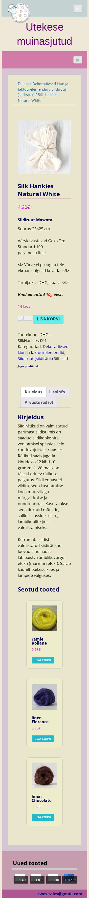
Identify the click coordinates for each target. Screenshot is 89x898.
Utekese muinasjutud (44, 34)
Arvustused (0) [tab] (39, 402)
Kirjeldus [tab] (33, 392)
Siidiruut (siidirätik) (35, 358)
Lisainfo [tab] (57, 392)
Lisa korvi (48, 319)
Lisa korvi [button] (43, 660)
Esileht (23, 83)
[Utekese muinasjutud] (19, 12)
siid (65, 358)
